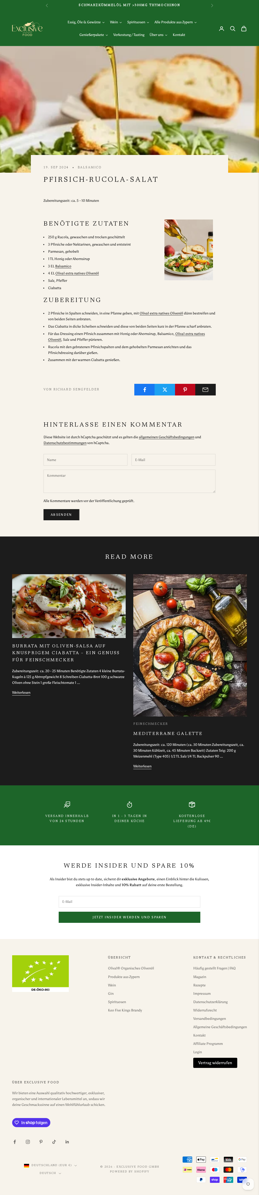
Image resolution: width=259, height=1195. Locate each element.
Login (197, 1052)
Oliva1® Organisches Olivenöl (131, 968)
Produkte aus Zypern (124, 977)
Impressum (202, 993)
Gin (111, 993)
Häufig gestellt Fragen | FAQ (214, 968)
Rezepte (199, 985)
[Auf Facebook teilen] (145, 389)
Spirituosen (117, 1002)
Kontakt (199, 1035)
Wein (112, 985)
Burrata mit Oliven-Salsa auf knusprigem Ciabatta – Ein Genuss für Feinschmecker (66, 653)
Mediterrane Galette (168, 734)
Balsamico (90, 167)
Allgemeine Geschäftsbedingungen (220, 1027)
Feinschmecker (150, 724)
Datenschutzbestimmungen (65, 443)
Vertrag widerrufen (215, 1062)
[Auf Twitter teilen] (165, 389)
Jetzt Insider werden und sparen (130, 917)
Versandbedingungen (209, 1019)
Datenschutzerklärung (210, 1002)
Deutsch (48, 1173)
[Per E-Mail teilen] (205, 389)
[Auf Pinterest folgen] (41, 1141)
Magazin (199, 977)
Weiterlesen (21, 692)
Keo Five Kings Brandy (125, 1010)
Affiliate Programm (208, 1044)
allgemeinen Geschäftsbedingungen (166, 437)
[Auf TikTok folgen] (54, 1141)
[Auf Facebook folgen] (14, 1141)
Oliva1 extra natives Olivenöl (77, 273)
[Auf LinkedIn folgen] (67, 1141)
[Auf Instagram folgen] (27, 1141)
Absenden (61, 514)
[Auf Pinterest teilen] (185, 389)
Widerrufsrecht (205, 1010)
